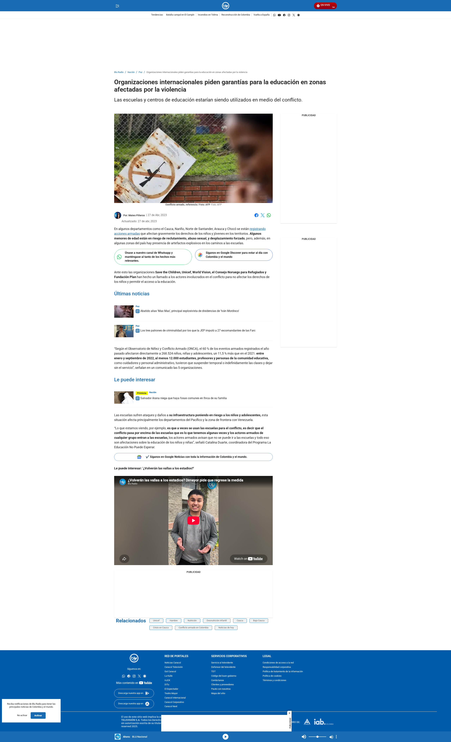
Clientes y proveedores (222, 684)
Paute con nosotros (221, 689)
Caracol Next (171, 706)
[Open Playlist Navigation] (336, 736)
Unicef (156, 620)
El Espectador (171, 689)
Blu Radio (118, 72)
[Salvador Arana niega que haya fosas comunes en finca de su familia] (124, 397)
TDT (213, 671)
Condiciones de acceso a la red (278, 663)
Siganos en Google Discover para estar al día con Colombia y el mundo (237, 254)
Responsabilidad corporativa (277, 667)
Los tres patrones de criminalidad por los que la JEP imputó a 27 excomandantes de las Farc (197, 330)
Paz (140, 72)
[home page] (225, 5)
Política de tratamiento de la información (283, 671)
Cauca (240, 620)
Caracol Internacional (175, 698)
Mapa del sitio (218, 693)
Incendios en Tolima (208, 15)
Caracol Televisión (174, 667)
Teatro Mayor (171, 693)
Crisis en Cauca (161, 627)
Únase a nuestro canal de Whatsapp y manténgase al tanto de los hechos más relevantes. (150, 256)
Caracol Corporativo (174, 702)
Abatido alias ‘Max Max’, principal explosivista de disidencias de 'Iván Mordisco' (189, 311)
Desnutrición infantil (217, 620)
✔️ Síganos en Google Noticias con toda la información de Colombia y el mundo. (196, 456)
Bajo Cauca (258, 620)
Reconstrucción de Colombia (235, 15)
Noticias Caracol (173, 663)
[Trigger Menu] (117, 6)
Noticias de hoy (226, 627)
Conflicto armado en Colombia (193, 627)
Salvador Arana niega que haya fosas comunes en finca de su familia (183, 398)
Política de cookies (272, 676)
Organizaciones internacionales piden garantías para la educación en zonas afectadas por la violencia (196, 72)
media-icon (225, 736)
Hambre (174, 620)
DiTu (167, 684)
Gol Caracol (170, 671)
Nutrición (192, 620)
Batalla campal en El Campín (180, 15)
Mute (304, 737)
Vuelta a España (262, 15)
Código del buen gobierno (223, 676)
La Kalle (168, 676)
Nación (131, 72)
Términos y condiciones (274, 680)
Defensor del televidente (223, 667)
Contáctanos (217, 680)
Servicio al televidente (222, 663)
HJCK (167, 680)
